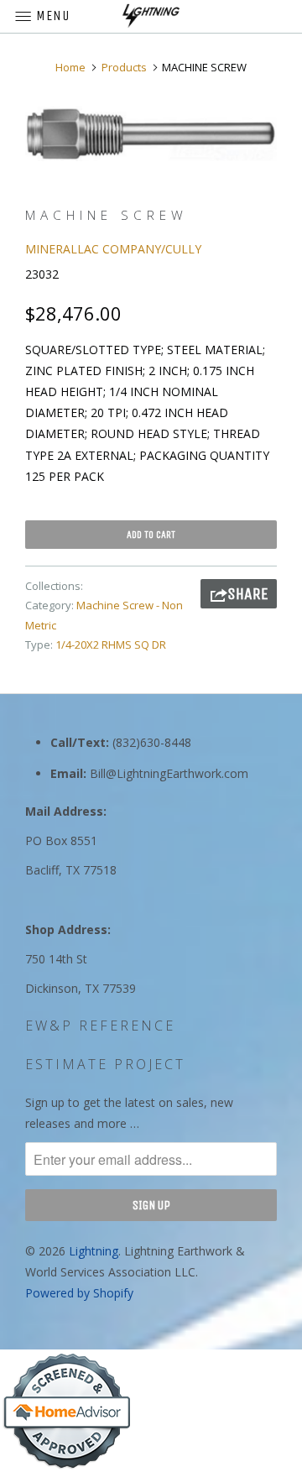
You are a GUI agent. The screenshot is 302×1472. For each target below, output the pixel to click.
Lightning (93, 1251)
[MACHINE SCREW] (151, 134)
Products (124, 67)
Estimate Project (105, 1064)
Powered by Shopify (79, 1293)
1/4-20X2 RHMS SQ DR (110, 644)
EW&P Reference (100, 1025)
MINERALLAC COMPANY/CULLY (113, 249)
